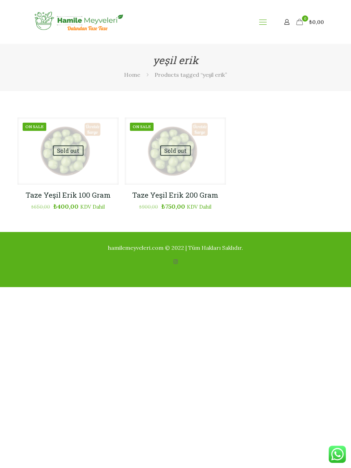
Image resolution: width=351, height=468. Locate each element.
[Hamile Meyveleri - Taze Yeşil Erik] (75, 22)
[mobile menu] (263, 22)
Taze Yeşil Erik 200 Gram (175, 195)
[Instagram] (175, 261)
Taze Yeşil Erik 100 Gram (68, 195)
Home (132, 74)
